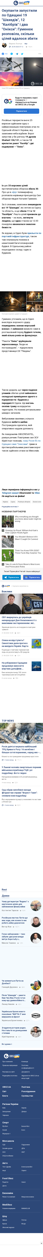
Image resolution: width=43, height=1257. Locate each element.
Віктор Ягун (6, 927)
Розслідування (28, 1091)
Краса (4, 1224)
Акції (4, 1170)
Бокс (23, 1130)
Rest (4, 889)
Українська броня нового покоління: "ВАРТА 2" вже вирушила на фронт (14, 1014)
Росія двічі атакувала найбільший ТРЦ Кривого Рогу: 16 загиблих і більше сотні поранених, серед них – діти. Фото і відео (20, 749)
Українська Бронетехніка (12, 1020)
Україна (5, 502)
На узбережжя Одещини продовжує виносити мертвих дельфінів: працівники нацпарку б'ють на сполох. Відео (16, 666)
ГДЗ (3, 1145)
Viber (37, 493)
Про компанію (7, 1061)
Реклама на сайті (8, 1072)
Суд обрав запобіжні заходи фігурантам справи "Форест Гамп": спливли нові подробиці (19, 793)
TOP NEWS (8, 720)
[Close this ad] (41, 1243)
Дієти (4, 1186)
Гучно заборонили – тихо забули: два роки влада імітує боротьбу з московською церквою (13, 937)
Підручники (26, 1145)
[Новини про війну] (6, 587)
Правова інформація (9, 1065)
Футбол (5, 1126)
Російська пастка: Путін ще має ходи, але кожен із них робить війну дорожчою (15, 920)
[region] (21, 166)
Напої (24, 1182)
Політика (26, 1087)
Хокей (4, 1130)
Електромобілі (27, 1167)
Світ (4, 1091)
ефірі (14, 192)
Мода (24, 1224)
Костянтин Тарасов (10, 910)
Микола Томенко (9, 943)
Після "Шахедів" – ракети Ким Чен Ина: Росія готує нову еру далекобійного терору (13, 998)
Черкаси (5, 1115)
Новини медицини (8, 1208)
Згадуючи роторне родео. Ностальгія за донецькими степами (14, 1030)
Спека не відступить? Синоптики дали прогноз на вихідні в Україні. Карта (15, 643)
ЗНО (3, 1152)
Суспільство (27, 1096)
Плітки (24, 1220)
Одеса (13, 502)
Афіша (4, 1220)
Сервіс (24, 1170)
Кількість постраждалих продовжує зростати (20, 756)
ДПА (23, 1148)
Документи (26, 1072)
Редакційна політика (9, 507)
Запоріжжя (6, 1111)
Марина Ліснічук (15, 44)
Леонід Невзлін (8, 1004)
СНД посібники (7, 1156)
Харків (24, 1108)
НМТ (23, 1152)
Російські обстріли (24, 502)
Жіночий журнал (8, 1227)
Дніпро (24, 1111)
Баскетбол (25, 1126)
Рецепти (5, 1182)
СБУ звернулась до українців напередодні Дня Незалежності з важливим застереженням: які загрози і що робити (19, 620)
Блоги (5, 1096)
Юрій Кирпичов (8, 1037)
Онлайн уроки (7, 1148)
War (26, 44)
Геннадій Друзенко (10, 987)
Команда (25, 1061)
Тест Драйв (6, 1167)
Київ (3, 1108)
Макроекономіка (28, 1197)
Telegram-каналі (10, 493)
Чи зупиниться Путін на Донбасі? (12, 982)
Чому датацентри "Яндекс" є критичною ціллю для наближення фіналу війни (15, 904)
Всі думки (6, 1044)
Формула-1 (6, 1134)
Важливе (7, 591)
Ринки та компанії (8, 1197)
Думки (5, 895)
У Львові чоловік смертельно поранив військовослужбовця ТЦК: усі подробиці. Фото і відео (21, 770)
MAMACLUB (26, 1208)
